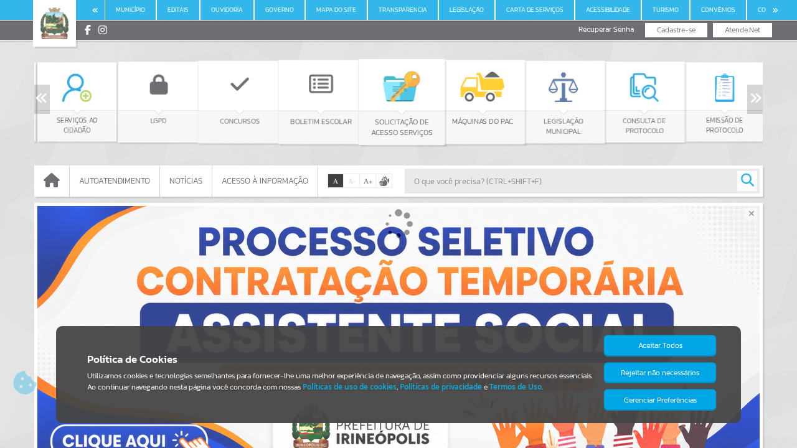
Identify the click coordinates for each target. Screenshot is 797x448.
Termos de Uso (515, 386)
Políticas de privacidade (441, 386)
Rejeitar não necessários (660, 372)
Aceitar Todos (660, 345)
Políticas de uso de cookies (350, 386)
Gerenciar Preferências (660, 400)
